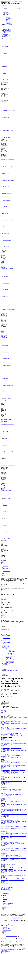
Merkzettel (8, 23)
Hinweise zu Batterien (8, 903)
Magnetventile (9, 654)
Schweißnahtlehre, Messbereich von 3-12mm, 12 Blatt (12, 880)
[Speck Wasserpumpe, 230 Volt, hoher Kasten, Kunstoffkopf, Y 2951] (14, 756)
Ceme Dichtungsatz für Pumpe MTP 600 (11, 863)
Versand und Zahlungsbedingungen (10, 670)
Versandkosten (24, 924)
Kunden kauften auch (5, 717)
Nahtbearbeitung (6, 663)
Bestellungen (9, 22)
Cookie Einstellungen (5, 951)
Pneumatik (5, 664)
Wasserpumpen (9, 648)
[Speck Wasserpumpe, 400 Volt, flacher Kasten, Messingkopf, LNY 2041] (14, 795)
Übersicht (8, 17)
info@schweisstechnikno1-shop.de (8, 890)
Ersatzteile (5, 647)
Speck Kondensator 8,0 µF (19, 875)
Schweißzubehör (6, 645)
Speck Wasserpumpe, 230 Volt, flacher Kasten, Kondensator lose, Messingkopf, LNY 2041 (13, 844)
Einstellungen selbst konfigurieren (17, 949)
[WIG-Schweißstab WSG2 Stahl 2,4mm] (10, 814)
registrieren (15, 15)
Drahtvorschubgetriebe (11, 659)
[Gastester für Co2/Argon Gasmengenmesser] (11, 728)
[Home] (5, 28)
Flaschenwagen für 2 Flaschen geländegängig (10, 790)
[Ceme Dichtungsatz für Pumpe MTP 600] (10, 862)
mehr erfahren (4, 101)
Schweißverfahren (7, 642)
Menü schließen (6, 13)
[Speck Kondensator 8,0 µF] (7, 875)
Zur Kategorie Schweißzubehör (7, 159)
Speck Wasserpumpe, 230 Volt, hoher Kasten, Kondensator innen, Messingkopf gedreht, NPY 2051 (13, 766)
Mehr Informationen (5, 949)
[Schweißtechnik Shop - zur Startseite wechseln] (11, 1)
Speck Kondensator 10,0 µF (20, 777)
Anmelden (8, 15)
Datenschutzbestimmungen (13, 920)
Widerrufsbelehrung (7, 671)
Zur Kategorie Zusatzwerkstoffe (7, 102)
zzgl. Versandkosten (10, 696)
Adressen (8, 19)
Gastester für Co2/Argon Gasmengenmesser (13, 729)
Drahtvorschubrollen (10, 656)
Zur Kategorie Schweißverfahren (8, 38)
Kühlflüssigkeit (9, 658)
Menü (4, 5)
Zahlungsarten (9, 20)
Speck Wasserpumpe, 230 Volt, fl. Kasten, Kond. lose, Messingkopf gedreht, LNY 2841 (12, 773)
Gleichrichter (9, 653)
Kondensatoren (9, 657)
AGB (4, 674)
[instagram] (5, 893)
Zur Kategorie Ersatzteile (6, 337)
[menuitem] (15, 6)
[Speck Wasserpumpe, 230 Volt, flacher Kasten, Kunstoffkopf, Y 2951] (14, 722)
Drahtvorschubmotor (10, 662)
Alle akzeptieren (4, 952)
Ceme (10, 650)
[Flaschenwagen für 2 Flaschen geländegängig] (11, 789)
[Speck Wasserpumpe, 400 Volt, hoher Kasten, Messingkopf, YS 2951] (14, 827)
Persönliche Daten (10, 18)
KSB (10, 652)
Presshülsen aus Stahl (15, 785)
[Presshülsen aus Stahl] (6, 785)
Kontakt (5, 669)
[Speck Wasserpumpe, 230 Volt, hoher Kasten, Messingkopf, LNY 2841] (14, 803)
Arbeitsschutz (6, 646)
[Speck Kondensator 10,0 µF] (7, 777)
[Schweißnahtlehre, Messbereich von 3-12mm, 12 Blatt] (13, 878)
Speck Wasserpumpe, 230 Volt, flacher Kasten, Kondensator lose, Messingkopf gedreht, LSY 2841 (13, 858)
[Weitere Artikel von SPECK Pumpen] (5, 689)
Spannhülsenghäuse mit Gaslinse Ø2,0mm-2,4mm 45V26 (13, 810)
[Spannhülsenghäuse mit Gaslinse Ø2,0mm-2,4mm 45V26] (13, 809)
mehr (2, 712)
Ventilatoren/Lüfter (10, 661)
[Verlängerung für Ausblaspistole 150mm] (10, 781)
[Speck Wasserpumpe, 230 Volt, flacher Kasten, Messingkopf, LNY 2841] (14, 749)
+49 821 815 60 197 (5, 888)
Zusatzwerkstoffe (7, 643)
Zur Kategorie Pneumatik (6, 490)
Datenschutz (6, 673)
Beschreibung (3, 710)
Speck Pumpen (12, 651)
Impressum (5, 675)
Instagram (5, 897)
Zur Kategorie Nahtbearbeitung (7, 424)
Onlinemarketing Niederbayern (12, 936)
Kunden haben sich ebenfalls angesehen (18, 717)
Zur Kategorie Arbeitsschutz (7, 268)
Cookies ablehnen (4, 950)
